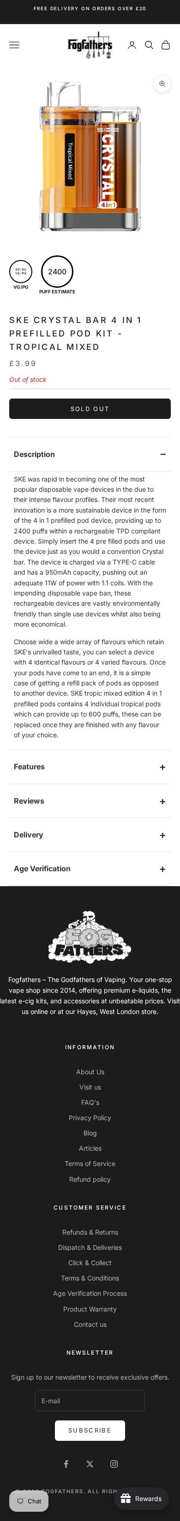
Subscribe (90, 1430)
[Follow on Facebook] (66, 1464)
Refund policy (90, 1179)
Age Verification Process (90, 1293)
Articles (90, 1148)
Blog (90, 1133)
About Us (90, 1072)
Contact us (90, 1324)
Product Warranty (90, 1309)
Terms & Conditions (90, 1278)
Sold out (90, 408)
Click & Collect (90, 1263)
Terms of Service (90, 1163)
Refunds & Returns (90, 1232)
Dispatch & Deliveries (90, 1247)
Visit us (90, 1087)
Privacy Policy (90, 1118)
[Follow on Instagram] (114, 1464)
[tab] (90, 454)
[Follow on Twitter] (90, 1464)
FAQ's (90, 1102)
